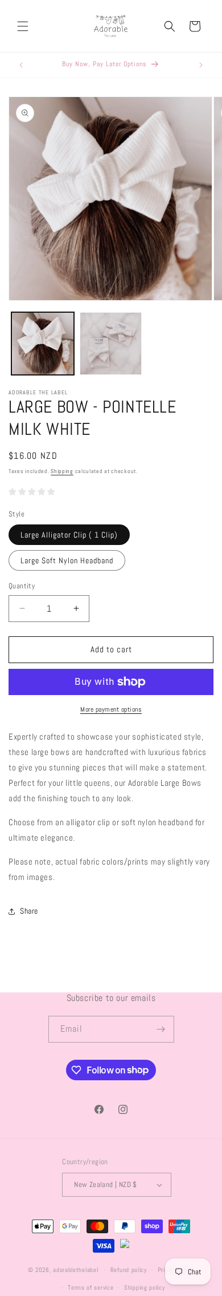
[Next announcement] (200, 65)
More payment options (111, 709)
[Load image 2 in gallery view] (111, 343)
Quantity (22, 586)
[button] (22, 26)
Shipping (62, 471)
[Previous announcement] (21, 65)
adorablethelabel (75, 1270)
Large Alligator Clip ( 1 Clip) (69, 535)
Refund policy (128, 1270)
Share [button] (29, 911)
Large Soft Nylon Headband (66, 560)
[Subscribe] (161, 1029)
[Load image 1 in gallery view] (42, 343)
